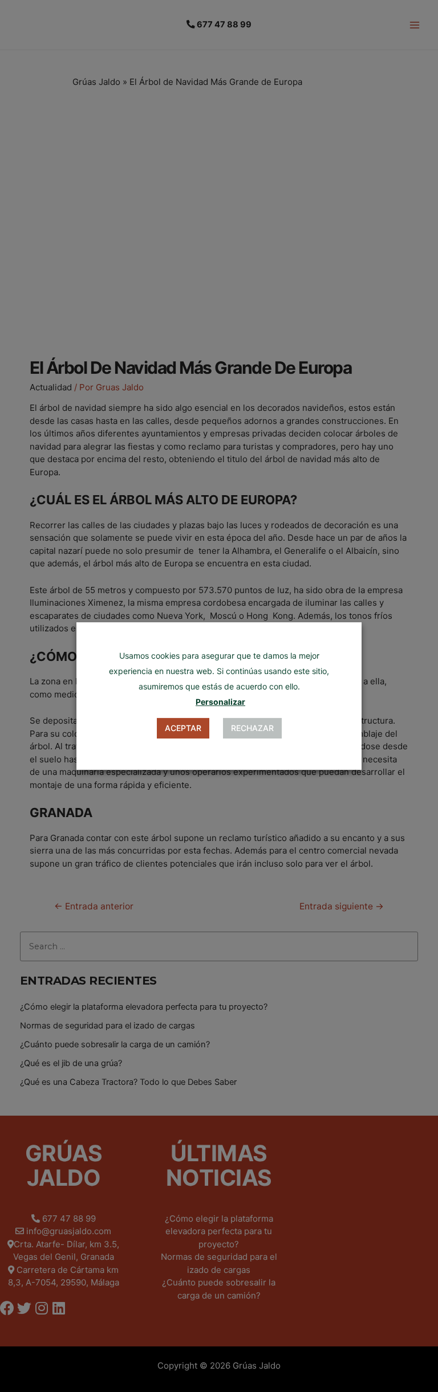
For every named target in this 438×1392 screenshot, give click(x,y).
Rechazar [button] (252, 728)
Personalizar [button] (220, 702)
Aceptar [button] (183, 728)
